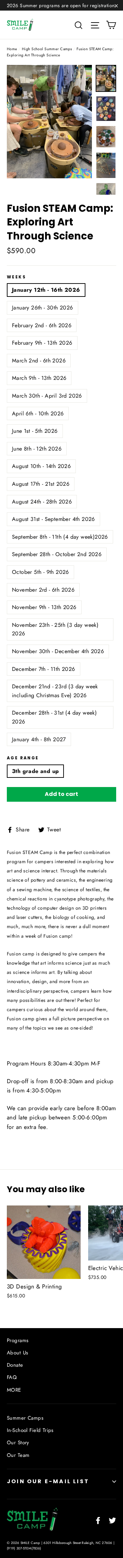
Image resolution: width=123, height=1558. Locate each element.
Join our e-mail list (48, 1481)
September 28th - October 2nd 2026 (56, 554)
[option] (49, 121)
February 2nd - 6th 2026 (41, 325)
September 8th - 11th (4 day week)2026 (60, 537)
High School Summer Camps (47, 49)
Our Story (18, 1442)
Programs (17, 1340)
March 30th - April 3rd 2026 (47, 396)
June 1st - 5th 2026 (35, 431)
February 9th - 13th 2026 (42, 343)
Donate (15, 1365)
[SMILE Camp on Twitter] (112, 1520)
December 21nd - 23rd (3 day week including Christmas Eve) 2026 (55, 691)
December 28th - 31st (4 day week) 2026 (54, 717)
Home (12, 49)
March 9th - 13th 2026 (39, 378)
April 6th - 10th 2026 (38, 413)
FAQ (12, 1377)
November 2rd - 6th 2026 (43, 590)
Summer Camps (25, 1418)
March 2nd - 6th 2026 (39, 360)
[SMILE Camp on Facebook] (98, 1520)
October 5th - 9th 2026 (40, 572)
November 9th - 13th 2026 (44, 607)
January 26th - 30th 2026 (42, 308)
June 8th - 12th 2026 (37, 449)
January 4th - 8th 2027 (39, 739)
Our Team (18, 1455)
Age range (23, 758)
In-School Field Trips (30, 1430)
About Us (17, 1352)
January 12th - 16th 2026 (46, 290)
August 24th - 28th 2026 (42, 502)
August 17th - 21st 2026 (40, 484)
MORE (14, 1390)
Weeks (16, 277)
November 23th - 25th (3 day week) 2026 (55, 629)
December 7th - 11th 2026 (43, 669)
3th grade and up (35, 771)
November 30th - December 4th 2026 (58, 651)
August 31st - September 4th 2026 (53, 519)
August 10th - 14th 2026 (41, 466)
